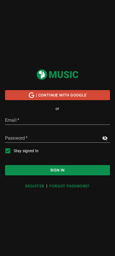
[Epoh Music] (57, 75)
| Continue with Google (61, 95)
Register (34, 186)
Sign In (57, 170)
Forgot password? (69, 186)
